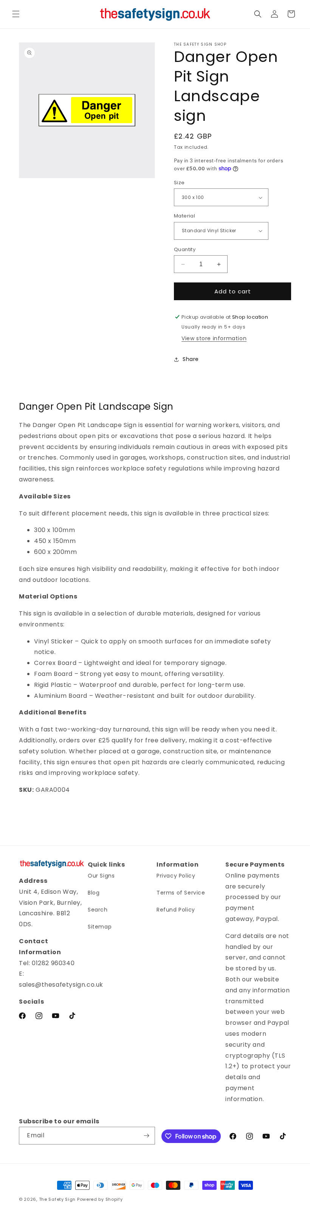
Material (184, 215)
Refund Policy (176, 909)
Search (98, 909)
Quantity (184, 249)
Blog (93, 892)
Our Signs (101, 875)
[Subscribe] (146, 1136)
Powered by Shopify (100, 1199)
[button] (16, 14)
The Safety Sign (57, 1199)
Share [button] (191, 359)
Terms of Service (181, 892)
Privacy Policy (176, 875)
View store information (213, 338)
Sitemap (100, 926)
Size (179, 182)
